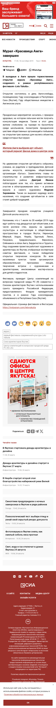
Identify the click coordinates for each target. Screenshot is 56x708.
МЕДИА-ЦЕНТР (42, 593)
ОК (28, 703)
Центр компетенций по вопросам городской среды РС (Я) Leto (26, 347)
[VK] (14, 576)
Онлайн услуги (28, 598)
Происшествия (27, 39)
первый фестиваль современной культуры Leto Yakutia (25, 336)
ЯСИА (43, 61)
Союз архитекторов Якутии (16, 342)
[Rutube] (36, 576)
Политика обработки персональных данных (28, 674)
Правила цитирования (33, 653)
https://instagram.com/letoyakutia (19, 307)
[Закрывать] (53, 684)
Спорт (42, 39)
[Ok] (20, 576)
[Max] (41, 576)
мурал (6, 331)
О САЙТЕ (10, 593)
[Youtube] (30, 576)
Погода (8, 508)
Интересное (10, 539)
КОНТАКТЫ (25, 593)
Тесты (7, 523)
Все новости (8, 39)
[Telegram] (37, 431)
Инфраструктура (9, 470)
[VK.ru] (28, 431)
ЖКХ (7, 554)
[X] (41, 431)
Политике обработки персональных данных (23, 694)
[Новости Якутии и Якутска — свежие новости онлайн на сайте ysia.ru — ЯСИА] (13, 26)
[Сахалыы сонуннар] (35, 26)
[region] (28, 695)
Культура (7, 61)
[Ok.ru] (33, 431)
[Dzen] (21, 70)
